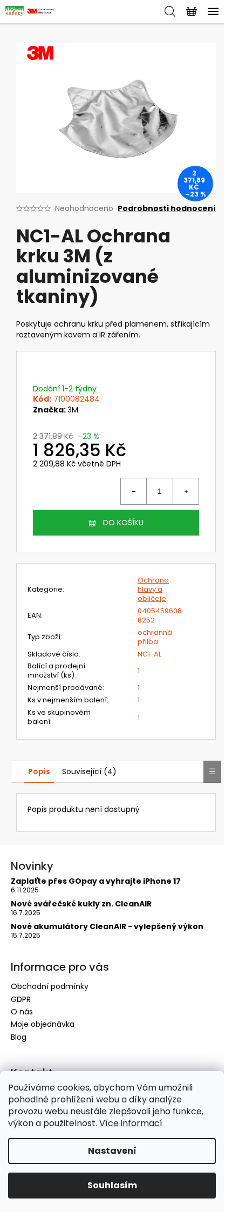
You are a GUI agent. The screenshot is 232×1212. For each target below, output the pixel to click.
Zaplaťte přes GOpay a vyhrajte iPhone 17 (96, 881)
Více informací (130, 1123)
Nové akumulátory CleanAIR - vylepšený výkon (107, 927)
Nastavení (112, 1151)
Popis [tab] (39, 771)
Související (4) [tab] (89, 771)
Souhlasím (112, 1185)
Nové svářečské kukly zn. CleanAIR (81, 904)
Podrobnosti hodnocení (167, 209)
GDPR (21, 999)
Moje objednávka (42, 1024)
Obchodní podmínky (49, 986)
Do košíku (123, 522)
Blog (18, 1037)
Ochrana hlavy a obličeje (153, 589)
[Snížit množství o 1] (134, 491)
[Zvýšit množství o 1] (186, 491)
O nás (22, 1011)
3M (72, 409)
